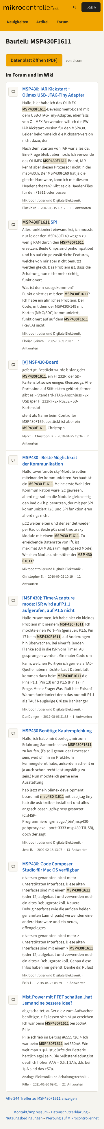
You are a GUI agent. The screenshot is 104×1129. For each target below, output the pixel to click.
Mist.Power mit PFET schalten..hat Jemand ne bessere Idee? (57, 1000)
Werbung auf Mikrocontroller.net (72, 1118)
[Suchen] (74, 7)
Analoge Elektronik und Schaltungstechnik (54, 1076)
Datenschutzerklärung (69, 1112)
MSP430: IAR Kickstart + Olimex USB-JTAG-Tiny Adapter (53, 92)
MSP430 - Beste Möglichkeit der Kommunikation (49, 460)
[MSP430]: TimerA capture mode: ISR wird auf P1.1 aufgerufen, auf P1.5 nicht (48, 604)
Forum (62, 22)
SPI (39, 222)
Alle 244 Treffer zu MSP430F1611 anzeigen (41, 1098)
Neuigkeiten (17, 22)
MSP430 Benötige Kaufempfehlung (57, 730)
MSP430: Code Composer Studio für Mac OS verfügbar (50, 867)
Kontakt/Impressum (31, 1112)
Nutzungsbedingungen (23, 1118)
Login (91, 7)
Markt (26, 436)
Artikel (42, 22)
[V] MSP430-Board (40, 362)
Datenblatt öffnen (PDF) (34, 60)
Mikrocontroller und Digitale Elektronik (51, 200)
